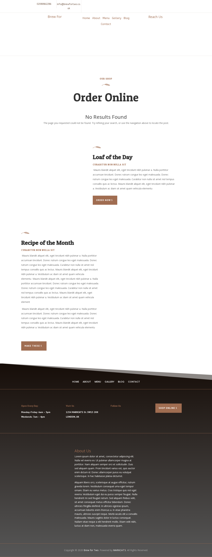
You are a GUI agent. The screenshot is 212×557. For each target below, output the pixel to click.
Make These (32, 345)
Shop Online (167, 408)
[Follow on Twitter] (120, 413)
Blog (126, 18)
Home (86, 18)
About (96, 18)
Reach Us (155, 17)
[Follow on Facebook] (161, 3)
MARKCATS (119, 550)
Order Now (103, 200)
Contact (106, 24)
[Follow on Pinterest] (173, 3)
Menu (106, 18)
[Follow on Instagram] (167, 3)
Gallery (116, 18)
